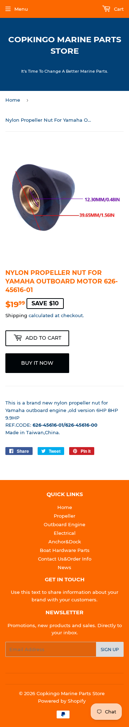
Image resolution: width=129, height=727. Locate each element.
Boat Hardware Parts (65, 550)
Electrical (65, 533)
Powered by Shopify (62, 701)
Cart (118, 9)
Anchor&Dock (64, 541)
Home (12, 100)
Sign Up (110, 649)
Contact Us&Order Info (64, 559)
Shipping (16, 315)
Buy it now (37, 363)
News (64, 567)
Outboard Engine (64, 524)
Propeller (64, 516)
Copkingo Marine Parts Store (64, 45)
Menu (21, 9)
